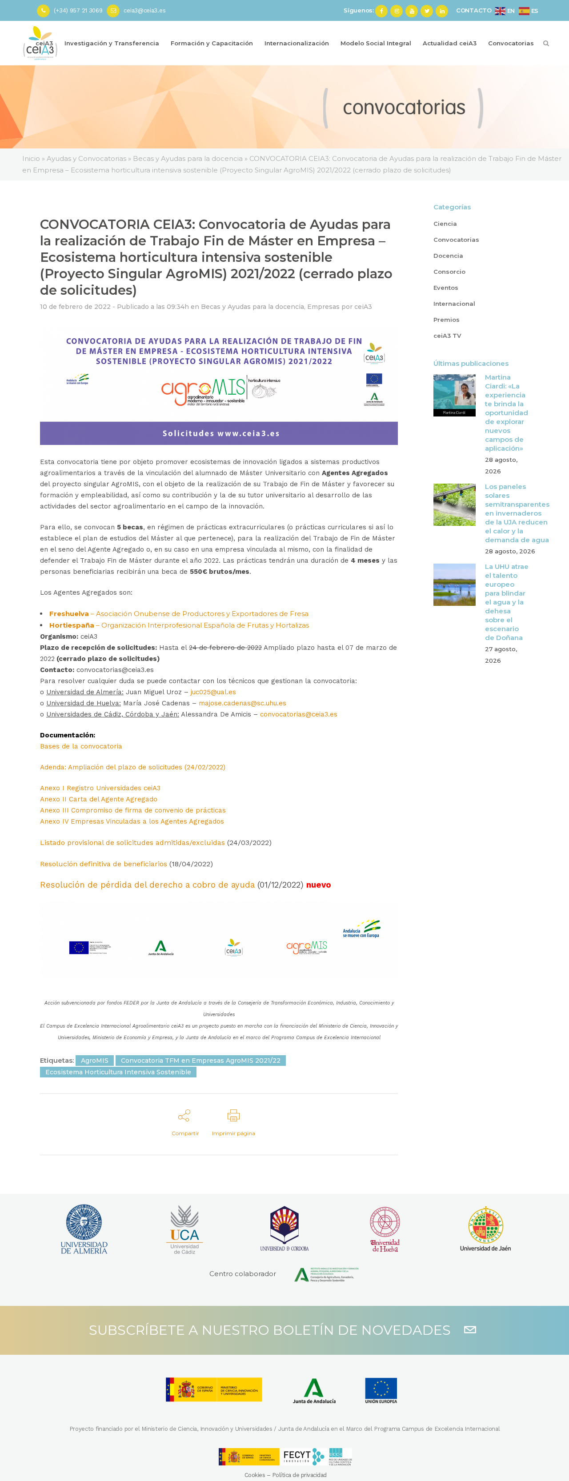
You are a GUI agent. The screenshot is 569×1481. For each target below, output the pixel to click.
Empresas (323, 307)
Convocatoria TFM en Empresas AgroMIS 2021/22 (200, 1061)
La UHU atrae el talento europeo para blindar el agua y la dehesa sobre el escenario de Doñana (507, 602)
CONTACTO (474, 10)
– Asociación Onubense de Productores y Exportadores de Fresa (179, 613)
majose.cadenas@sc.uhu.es (242, 703)
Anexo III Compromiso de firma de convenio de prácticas (133, 810)
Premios (446, 319)
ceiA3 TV (447, 335)
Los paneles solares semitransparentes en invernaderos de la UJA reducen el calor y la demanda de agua (517, 513)
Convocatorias (456, 239)
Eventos (445, 287)
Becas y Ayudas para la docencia (252, 307)
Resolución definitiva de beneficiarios (103, 864)
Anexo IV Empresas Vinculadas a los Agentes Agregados (132, 821)
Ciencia (445, 223)
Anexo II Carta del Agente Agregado (98, 799)
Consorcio (449, 271)
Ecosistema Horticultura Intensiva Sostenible (118, 1072)
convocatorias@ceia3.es (298, 714)
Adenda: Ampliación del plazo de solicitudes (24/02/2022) (132, 767)
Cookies (254, 1475)
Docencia (448, 255)
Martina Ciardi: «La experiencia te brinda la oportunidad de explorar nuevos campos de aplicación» (506, 412)
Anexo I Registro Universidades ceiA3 (100, 788)
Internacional (454, 303)
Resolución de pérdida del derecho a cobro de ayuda (147, 885)
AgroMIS (94, 1061)
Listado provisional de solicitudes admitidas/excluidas (132, 842)
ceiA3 (363, 307)
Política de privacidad (299, 1475)
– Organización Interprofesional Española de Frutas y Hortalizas (179, 625)
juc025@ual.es (213, 692)
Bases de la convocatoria (81, 746)
